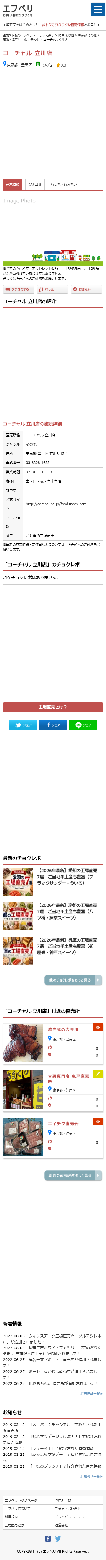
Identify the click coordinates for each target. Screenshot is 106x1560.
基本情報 (12, 184)
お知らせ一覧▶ (91, 1476)
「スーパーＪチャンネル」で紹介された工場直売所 (52, 1428)
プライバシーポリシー (71, 1517)
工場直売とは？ (53, 707)
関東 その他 (66, 35)
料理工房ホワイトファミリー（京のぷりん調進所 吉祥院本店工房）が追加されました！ (52, 1351)
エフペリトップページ (21, 1500)
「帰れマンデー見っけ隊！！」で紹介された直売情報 (52, 1440)
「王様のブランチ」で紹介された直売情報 (65, 1466)
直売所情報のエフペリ (17, 35)
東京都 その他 (87, 35)
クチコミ (35, 184)
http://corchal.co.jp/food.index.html (56, 504)
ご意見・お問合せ (68, 1508)
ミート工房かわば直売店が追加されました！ (50, 1375)
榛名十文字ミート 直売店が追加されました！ (52, 1363)
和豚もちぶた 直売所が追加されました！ (64, 1384)
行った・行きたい (64, 184)
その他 (47, 65)
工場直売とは (14, 1525)
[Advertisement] (53, 124)
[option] (53, 230)
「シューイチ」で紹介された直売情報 (61, 1449)
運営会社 (61, 1525)
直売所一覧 (63, 1500)
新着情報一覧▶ (91, 1393)
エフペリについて (18, 1508)
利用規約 (11, 1517)
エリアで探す (45, 35)
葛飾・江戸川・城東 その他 (21, 39)
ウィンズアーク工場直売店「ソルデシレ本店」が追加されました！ (52, 1339)
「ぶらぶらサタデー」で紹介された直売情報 (52, 1458)
